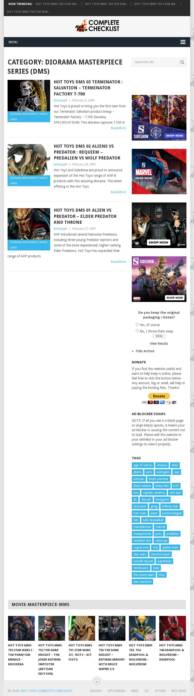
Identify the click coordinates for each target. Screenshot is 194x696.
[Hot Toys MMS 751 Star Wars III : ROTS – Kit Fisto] (82, 628)
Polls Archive (145, 351)
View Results (159, 343)
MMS (135, 691)
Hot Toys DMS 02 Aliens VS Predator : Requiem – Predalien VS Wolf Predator (87, 152)
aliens (137, 472)
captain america (154, 492)
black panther (158, 479)
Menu (13, 42)
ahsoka (162, 465)
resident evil (142, 540)
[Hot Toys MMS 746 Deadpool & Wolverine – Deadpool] (172, 628)
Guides (96, 691)
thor (162, 575)
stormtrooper (160, 554)
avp (176, 472)
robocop (161, 540)
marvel (160, 527)
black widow (142, 486)
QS (147, 691)
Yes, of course (150, 325)
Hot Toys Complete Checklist (46, 691)
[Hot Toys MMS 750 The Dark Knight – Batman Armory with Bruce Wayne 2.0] (112, 628)
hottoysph (60, 100)
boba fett (162, 486)
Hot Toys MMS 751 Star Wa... (155, 4)
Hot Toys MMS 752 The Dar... (106, 4)
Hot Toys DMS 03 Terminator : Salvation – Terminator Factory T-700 (88, 87)
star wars (139, 554)
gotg (154, 506)
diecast (146, 499)
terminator (141, 568)
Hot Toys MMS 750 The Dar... (28, 11)
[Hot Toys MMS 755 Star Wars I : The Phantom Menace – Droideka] (21, 628)
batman (138, 479)
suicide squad (143, 561)
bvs (135, 492)
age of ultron (142, 465)
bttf (176, 486)
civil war (175, 492)
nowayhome (142, 534)
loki (135, 520)
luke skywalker (153, 520)
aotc (149, 472)
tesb (156, 568)
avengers (163, 472)
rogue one (140, 547)
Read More (118, 128)
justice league (172, 513)
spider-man (170, 547)
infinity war (170, 506)
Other (160, 691)
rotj (155, 547)
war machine (142, 582)
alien (175, 465)
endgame (162, 499)
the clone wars (143, 575)
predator (172, 534)
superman (164, 561)
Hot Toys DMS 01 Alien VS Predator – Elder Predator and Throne (85, 216)
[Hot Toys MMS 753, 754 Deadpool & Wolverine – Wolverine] (142, 628)
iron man (139, 513)
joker (154, 513)
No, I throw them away (156, 331)
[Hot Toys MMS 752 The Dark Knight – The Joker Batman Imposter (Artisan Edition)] (51, 628)
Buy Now (179, 691)
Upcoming (116, 691)
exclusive (139, 506)
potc (158, 534)
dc (135, 499)
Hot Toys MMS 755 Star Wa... (57, 4)
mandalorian (142, 527)
